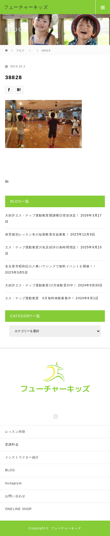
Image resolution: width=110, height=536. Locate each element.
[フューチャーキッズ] (47, 7)
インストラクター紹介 (22, 457)
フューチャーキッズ (66, 528)
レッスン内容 (15, 431)
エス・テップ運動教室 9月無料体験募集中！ (40, 298)
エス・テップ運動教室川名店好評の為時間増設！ (42, 247)
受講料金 (12, 444)
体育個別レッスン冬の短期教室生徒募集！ (37, 234)
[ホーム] (6, 47)
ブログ (20, 50)
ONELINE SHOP (18, 509)
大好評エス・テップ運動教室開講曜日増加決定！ (42, 215)
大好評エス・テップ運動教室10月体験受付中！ (41, 285)
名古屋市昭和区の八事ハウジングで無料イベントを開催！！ (50, 266)
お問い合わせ (15, 496)
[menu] (102, 7)
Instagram (55, 415)
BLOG (10, 470)
